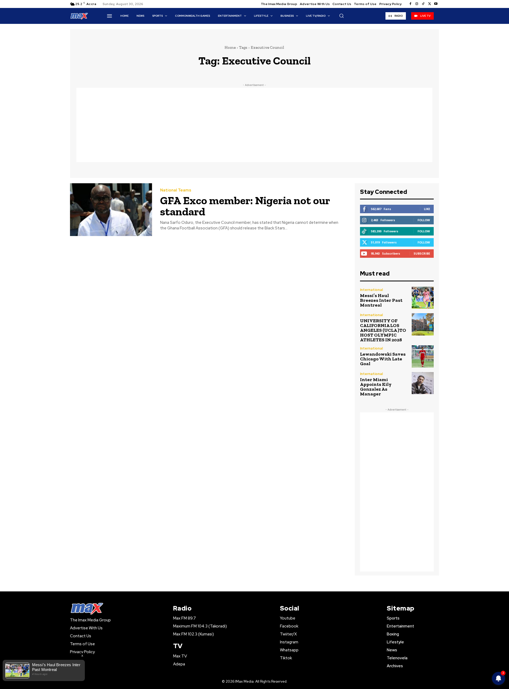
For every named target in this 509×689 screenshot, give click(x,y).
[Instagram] (417, 4)
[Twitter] (429, 4)
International (371, 289)
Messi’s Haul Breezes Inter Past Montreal (381, 300)
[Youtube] (436, 4)
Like (427, 209)
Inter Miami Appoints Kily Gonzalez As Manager (376, 387)
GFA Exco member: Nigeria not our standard (245, 206)
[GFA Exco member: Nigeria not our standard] (111, 209)
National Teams (175, 190)
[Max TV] (79, 15)
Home (230, 47)
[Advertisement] (254, 125)
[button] (341, 15)
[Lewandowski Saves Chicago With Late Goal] (423, 356)
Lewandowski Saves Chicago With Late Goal (383, 359)
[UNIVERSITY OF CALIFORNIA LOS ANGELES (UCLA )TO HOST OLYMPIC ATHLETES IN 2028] (423, 324)
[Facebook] (410, 4)
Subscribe (422, 253)
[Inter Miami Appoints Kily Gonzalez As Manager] (423, 383)
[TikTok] (423, 4)
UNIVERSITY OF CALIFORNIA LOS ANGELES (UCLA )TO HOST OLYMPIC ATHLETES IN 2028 (383, 330)
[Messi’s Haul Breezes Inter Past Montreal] (423, 298)
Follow (424, 220)
